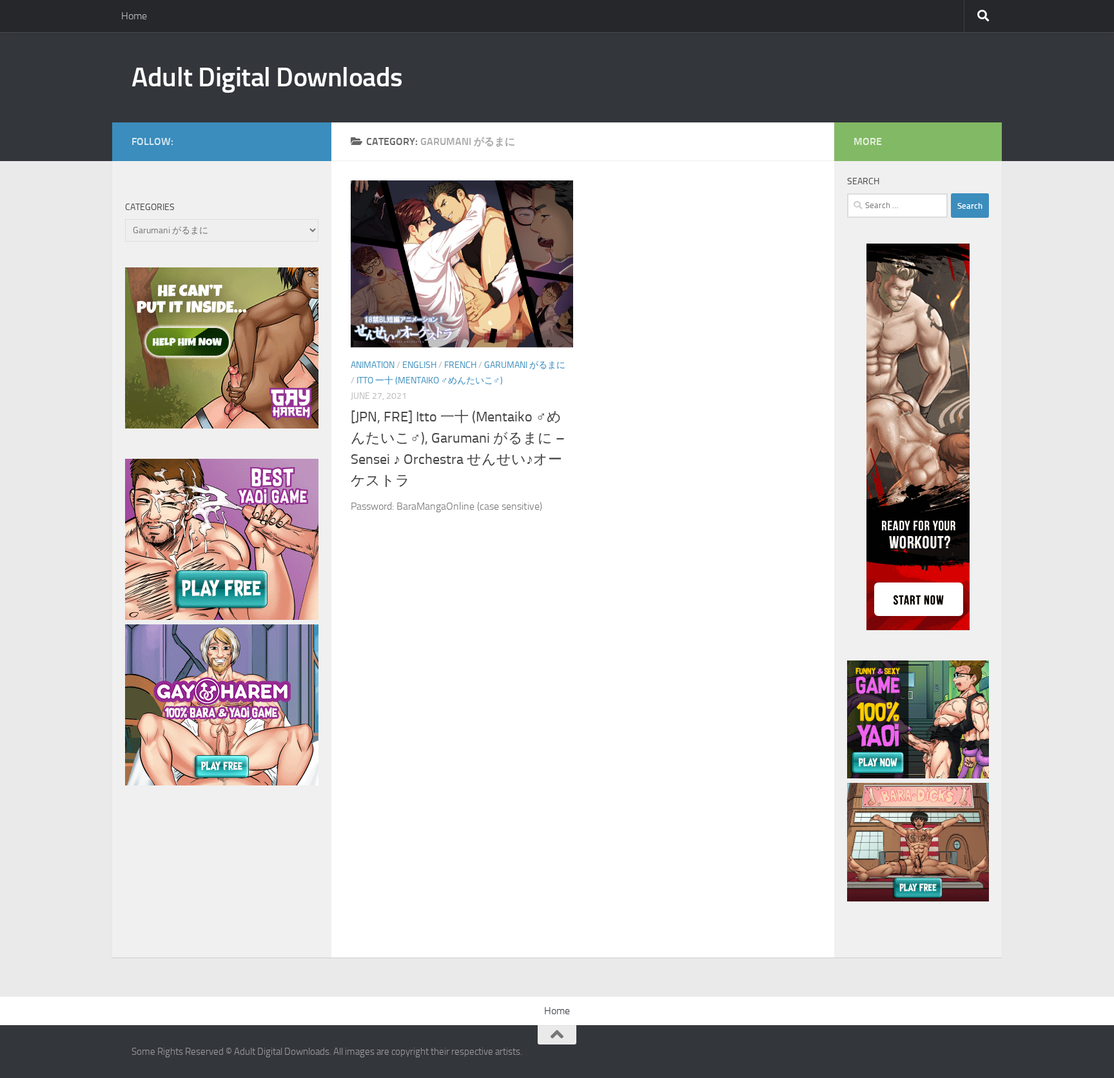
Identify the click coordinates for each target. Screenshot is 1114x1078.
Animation (373, 365)
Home (134, 16)
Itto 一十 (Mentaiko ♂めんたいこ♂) (430, 380)
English (419, 365)
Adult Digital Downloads (267, 77)
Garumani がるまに (524, 365)
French (460, 365)
